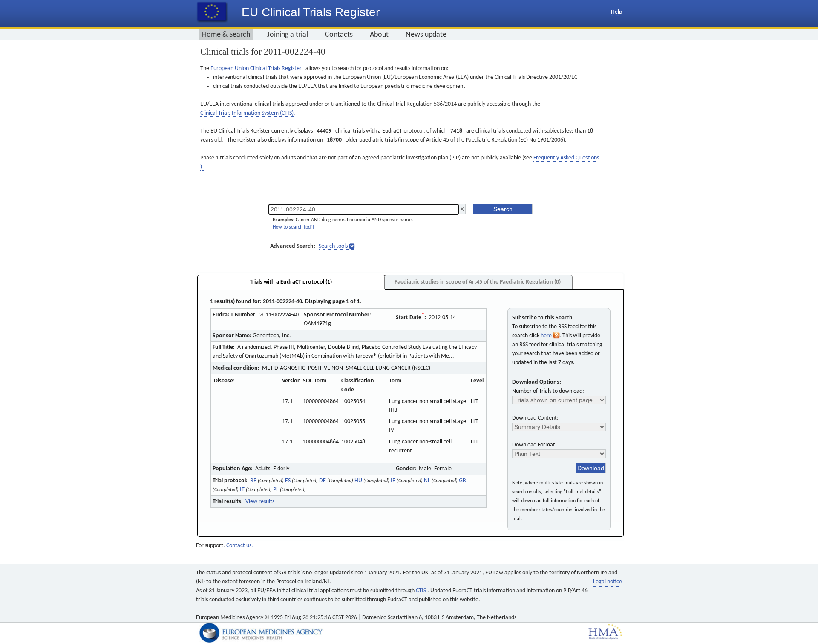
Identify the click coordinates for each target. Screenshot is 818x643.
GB (462, 481)
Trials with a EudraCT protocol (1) (291, 282)
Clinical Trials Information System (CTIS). (247, 113)
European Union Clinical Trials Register (256, 68)
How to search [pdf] (293, 227)
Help (616, 12)
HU (358, 481)
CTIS (421, 591)
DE (322, 481)
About (379, 35)
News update (426, 35)
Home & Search (226, 35)
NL (427, 481)
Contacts (339, 35)
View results (259, 501)
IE (393, 481)
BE (253, 481)
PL (276, 490)
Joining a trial (287, 35)
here (547, 336)
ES (288, 481)
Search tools (333, 246)
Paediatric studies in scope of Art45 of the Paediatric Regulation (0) (478, 282)
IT (242, 490)
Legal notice (607, 582)
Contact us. (239, 545)
